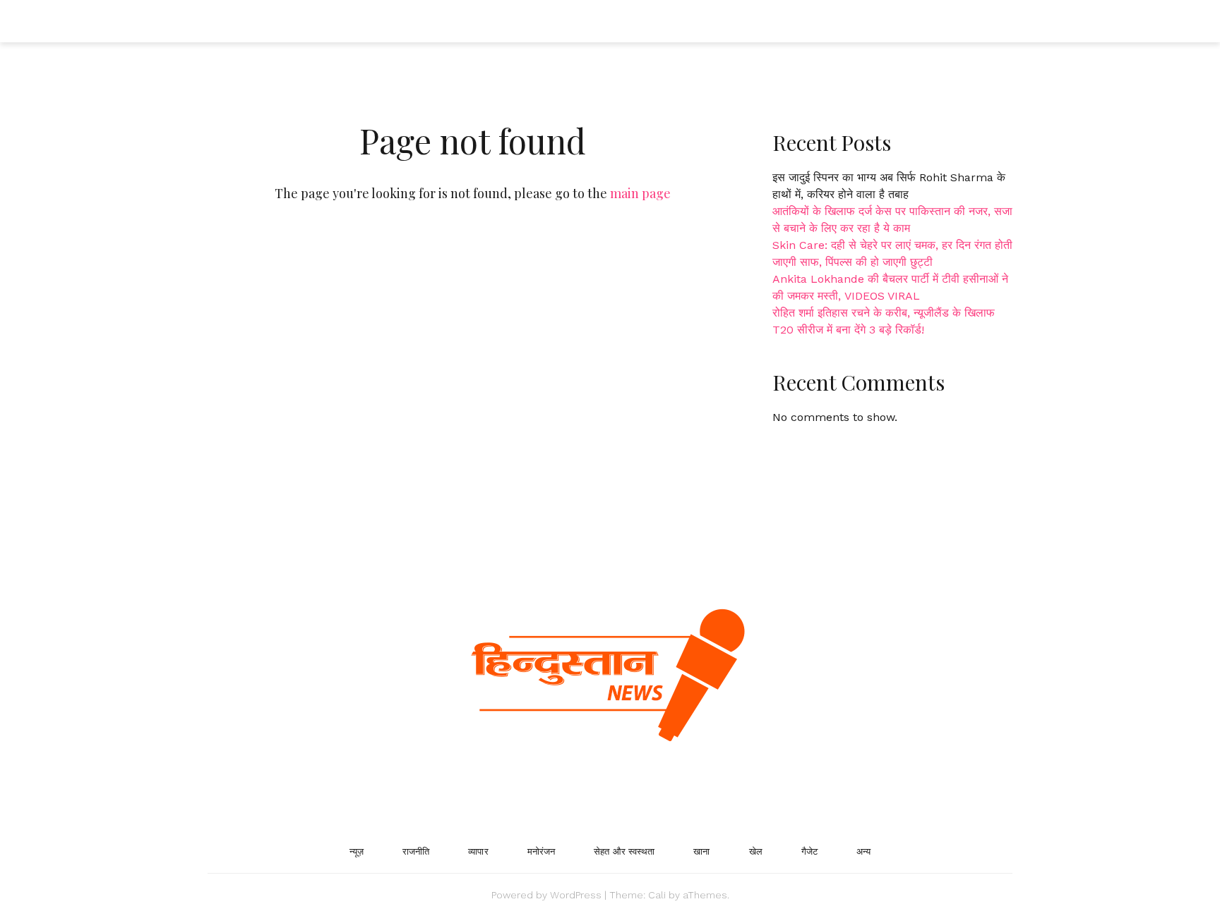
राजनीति (415, 851)
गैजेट (809, 851)
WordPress (576, 894)
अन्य (863, 851)
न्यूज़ (356, 851)
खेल (755, 851)
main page (640, 193)
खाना (701, 851)
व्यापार (478, 851)
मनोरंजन (541, 851)
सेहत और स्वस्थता (624, 851)
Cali (657, 894)
